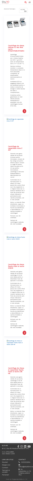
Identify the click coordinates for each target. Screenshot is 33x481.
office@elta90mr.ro (26, 467)
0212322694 (25, 462)
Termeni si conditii (6, 471)
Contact (5, 467)
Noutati (5, 462)
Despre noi (6, 465)
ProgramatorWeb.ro (18, 479)
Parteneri (5, 475)
